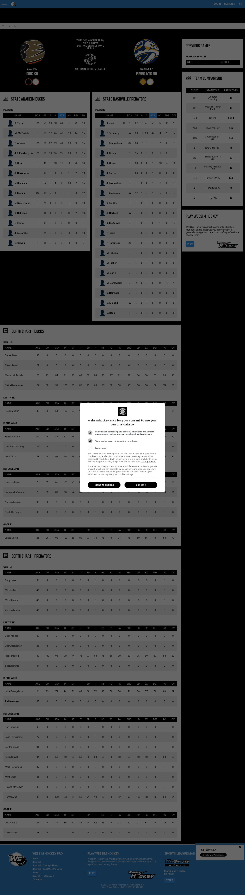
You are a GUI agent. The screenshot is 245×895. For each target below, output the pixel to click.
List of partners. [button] (148, 461)
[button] (122, 448)
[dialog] (122, 447)
